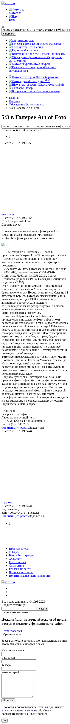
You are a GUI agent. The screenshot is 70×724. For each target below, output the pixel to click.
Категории (8, 33)
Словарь (28, 88)
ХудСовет (15, 558)
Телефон (6, 665)
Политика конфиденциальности (29, 575)
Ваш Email (8, 657)
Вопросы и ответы (48, 91)
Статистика (16, 565)
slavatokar (7, 502)
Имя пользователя (12, 650)
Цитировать (21, 427)
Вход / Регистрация (21, 555)
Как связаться (17, 562)
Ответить (7, 427)
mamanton (7, 214)
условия (6, 710)
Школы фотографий (51, 84)
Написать (8, 700)
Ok (4, 720)
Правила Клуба (19, 548)
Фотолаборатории (47, 77)
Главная (14, 97)
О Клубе (14, 552)
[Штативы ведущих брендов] (35, 542)
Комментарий (10, 672)
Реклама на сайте (20, 568)
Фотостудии (38, 81)
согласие (27, 710)
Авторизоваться (11, 630)
